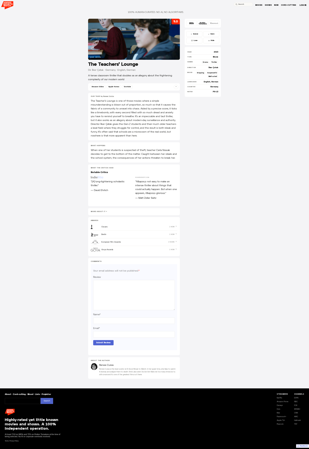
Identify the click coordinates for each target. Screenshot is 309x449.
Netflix (279, 398)
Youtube (127, 87)
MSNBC (297, 409)
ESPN (296, 398)
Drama (205, 62)
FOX (295, 405)
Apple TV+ (281, 420)
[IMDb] (191, 23)
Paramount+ (281, 416)
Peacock (280, 424)
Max (278, 413)
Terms (7, 441)
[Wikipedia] (214, 23)
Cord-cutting (288, 5)
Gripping (200, 73)
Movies (258, 5)
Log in (303, 5)
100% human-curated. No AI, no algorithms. (156, 12)
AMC (296, 416)
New (276, 5)
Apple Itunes (113, 87)
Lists (37, 394)
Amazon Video (98, 87)
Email (96, 328)
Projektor (46, 394)
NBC (296, 402)
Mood (30, 394)
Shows (268, 5)
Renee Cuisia (108, 96)
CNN (296, 413)
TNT (295, 424)
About (8, 394)
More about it (98, 211)
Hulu (278, 409)
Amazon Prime (282, 402)
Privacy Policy (14, 441)
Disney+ (280, 405)
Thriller (214, 62)
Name (97, 314)
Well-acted (212, 76)
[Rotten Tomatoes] (203, 23)
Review (97, 277)
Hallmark (297, 420)
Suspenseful (212, 73)
